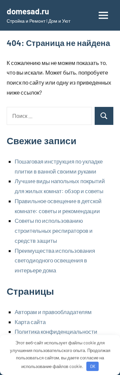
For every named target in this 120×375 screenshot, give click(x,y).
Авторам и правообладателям (53, 311)
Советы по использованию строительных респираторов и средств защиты (54, 230)
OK (92, 366)
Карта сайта (30, 321)
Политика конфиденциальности (56, 331)
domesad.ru (28, 11)
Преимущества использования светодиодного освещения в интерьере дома (55, 260)
